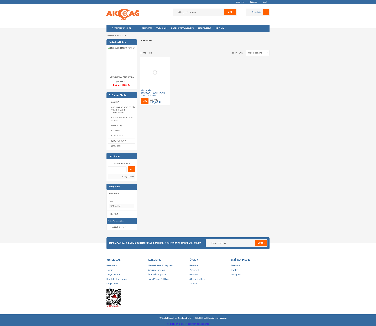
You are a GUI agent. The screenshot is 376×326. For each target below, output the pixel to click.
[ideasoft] (172, 323)
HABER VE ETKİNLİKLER (182, 28)
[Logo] (122, 14)
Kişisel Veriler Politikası (158, 279)
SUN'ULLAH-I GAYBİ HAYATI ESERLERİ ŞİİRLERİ (153, 94)
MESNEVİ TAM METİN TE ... (122, 77)
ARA (230, 12)
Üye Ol (265, 2)
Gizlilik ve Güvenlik (156, 270)
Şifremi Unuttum (197, 279)
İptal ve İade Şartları (157, 274)
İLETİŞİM (219, 28)
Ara (131, 169)
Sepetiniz (193, 283)
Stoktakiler (147, 53)
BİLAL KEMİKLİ (122, 36)
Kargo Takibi (112, 283)
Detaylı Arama (128, 177)
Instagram (236, 274)
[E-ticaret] (187, 324)
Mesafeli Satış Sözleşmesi (160, 265)
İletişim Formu (113, 274)
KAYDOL (261, 243)
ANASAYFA (147, 28)
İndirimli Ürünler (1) (119, 227)
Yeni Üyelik (194, 270)
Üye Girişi (193, 274)
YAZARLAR (161, 28)
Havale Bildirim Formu (116, 279)
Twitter (234, 270)
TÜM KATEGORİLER (121, 28)
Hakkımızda (111, 265)
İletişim (109, 270)
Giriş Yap (253, 2)
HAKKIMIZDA (204, 28)
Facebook (235, 265)
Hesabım (193, 265)
